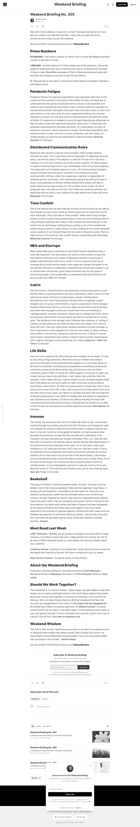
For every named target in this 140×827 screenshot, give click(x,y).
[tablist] (39, 699)
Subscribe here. (81, 44)
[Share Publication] (113, 4)
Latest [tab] (38, 726)
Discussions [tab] (47, 726)
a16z (50, 278)
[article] (70, 737)
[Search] (108, 4)
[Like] (32, 26)
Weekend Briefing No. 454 (43, 732)
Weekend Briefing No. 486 (43, 747)
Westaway (56, 574)
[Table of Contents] (2, 413)
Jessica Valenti (68, 639)
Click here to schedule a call (66, 616)
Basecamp (35, 196)
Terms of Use (80, 799)
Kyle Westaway (40, 19)
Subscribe (122, 4)
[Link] (27, 51)
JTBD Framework (38, 534)
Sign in (133, 4)
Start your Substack (64, 817)
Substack (59, 822)
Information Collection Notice (69, 801)
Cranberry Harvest (39, 549)
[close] (91, 766)
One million (51, 72)
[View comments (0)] (37, 26)
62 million (94, 57)
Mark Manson (99, 406)
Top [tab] (33, 726)
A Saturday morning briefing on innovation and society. (51, 735)
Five (36, 81)
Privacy (69, 811)
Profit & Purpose (83, 574)
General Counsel (87, 606)
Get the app (80, 817)
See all (34, 778)
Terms (75, 811)
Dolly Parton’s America (41, 558)
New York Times (38, 472)
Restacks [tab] (44, 699)
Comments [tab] (35, 699)
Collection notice (85, 811)
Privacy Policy (86, 801)
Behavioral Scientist (40, 238)
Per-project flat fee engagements (89, 603)
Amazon (44, 521)
